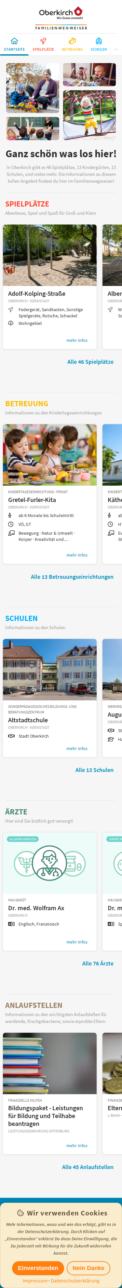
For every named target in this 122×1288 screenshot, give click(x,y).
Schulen (21, 618)
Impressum (35, 1280)
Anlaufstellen (33, 1005)
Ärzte (16, 812)
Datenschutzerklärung (75, 1280)
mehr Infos (77, 340)
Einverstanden (38, 1268)
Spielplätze (27, 204)
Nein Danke (88, 1268)
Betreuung (26, 403)
